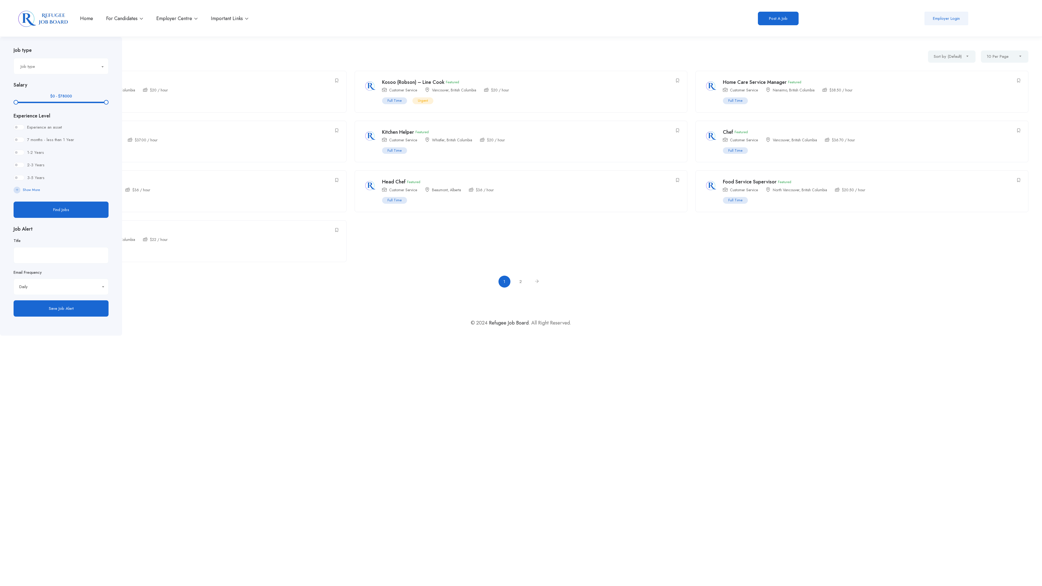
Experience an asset (44, 127)
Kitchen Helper (398, 132)
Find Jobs (61, 210)
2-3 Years (36, 165)
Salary (20, 84)
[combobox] (61, 66)
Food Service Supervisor (750, 181)
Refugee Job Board (509, 322)
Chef (728, 132)
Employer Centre (174, 18)
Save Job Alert (61, 308)
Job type (23, 50)
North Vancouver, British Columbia (800, 190)
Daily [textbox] (23, 287)
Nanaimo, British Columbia (794, 90)
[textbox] (57, 66)
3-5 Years (36, 178)
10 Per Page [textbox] (998, 56)
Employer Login (946, 18)
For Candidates (122, 18)
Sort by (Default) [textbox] (948, 56)
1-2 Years (35, 152)
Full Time (394, 100)
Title (17, 241)
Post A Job (778, 18)
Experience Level (32, 115)
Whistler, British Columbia (452, 140)
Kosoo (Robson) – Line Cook (413, 82)
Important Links (227, 18)
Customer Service (403, 90)
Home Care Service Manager (755, 82)
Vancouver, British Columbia (454, 90)
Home (86, 18)
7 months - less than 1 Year (50, 140)
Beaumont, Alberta (446, 190)
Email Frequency (28, 272)
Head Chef (394, 181)
